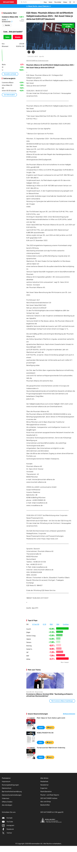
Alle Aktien (44, 778)
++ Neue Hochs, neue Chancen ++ (38, 6)
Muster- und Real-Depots (49, 795)
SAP (27, 652)
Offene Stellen (7, 802)
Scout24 (28, 629)
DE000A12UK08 (6, 21)
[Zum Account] (50, 2)
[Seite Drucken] (33, 52)
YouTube (10, 821)
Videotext (5, 798)
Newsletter (44, 785)
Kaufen (7, 37)
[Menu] (74, 2)
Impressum (6, 781)
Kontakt (9, 818)
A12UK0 (4, 19)
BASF (27, 656)
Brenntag (29, 646)
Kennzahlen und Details (10, 74)
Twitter (9, 833)
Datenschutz (6, 788)
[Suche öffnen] (21, 2)
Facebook (10, 829)
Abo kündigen (7, 805)
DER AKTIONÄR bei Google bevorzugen (37, 60)
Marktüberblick (46, 791)
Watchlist (7, 25)
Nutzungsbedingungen (10, 785)
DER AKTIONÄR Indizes (48, 798)
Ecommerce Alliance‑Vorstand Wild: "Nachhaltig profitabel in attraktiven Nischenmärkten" (49, 695)
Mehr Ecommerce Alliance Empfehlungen (62, 701)
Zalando (28, 639)
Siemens (28, 642)
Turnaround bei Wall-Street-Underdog (51, 748)
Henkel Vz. (29, 649)
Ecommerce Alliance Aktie (10, 17)
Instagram (10, 825)
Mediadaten (6, 778)
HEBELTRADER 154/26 (45, 733)
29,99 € (41, 727)
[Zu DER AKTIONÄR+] (57, 2)
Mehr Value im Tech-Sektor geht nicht (51, 718)
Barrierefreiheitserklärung (12, 791)
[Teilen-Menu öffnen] (29, 52)
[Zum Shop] (45, 2)
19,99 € (41, 757)
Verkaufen (17, 37)
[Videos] (65, 2)
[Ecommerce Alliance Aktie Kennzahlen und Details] (13, 55)
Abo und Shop (45, 801)
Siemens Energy (31, 636)
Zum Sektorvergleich (9, 94)
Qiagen (28, 632)
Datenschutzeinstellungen (12, 795)
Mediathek (44, 781)
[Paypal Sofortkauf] (50, 727)
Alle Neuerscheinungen (69, 714)
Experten (43, 788)
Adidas (28, 659)
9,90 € (40, 742)
